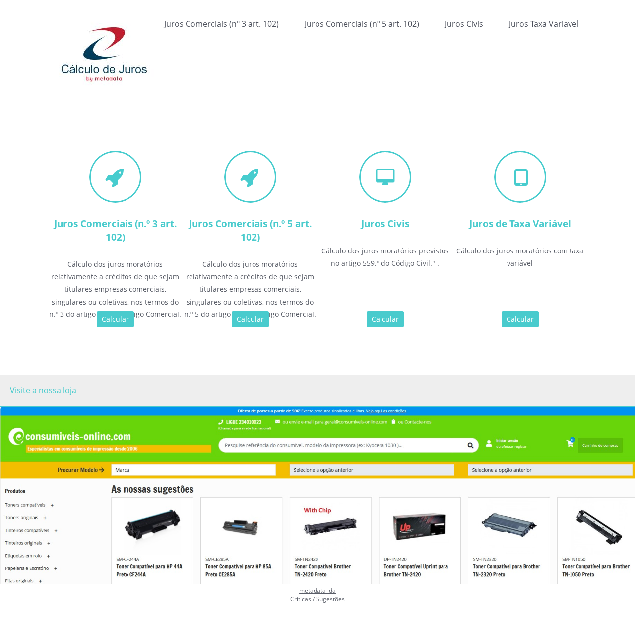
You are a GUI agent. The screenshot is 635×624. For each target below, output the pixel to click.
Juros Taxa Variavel (543, 23)
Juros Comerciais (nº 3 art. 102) (221, 23)
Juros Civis (464, 23)
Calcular (115, 319)
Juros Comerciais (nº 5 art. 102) (362, 23)
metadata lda (317, 590)
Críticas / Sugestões (317, 599)
